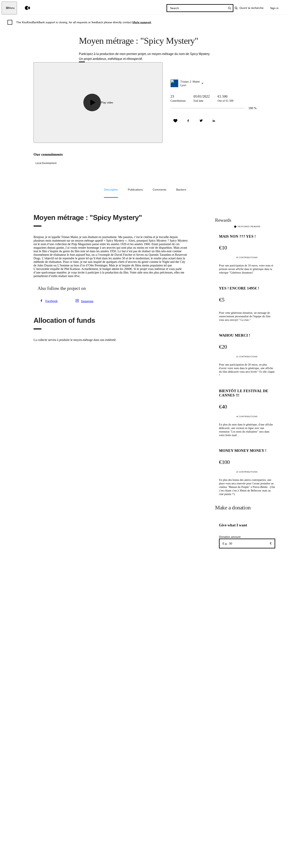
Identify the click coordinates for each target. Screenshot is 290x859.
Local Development (46, 163)
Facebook (51, 301)
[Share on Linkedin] (214, 121)
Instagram (87, 301)
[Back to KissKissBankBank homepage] (24, 8)
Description (111, 189)
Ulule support (141, 22)
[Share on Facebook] (188, 121)
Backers (181, 189)
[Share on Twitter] (201, 121)
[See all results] (229, 8)
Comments (159, 189)
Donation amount (229, 536)
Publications (135, 189)
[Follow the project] (175, 121)
